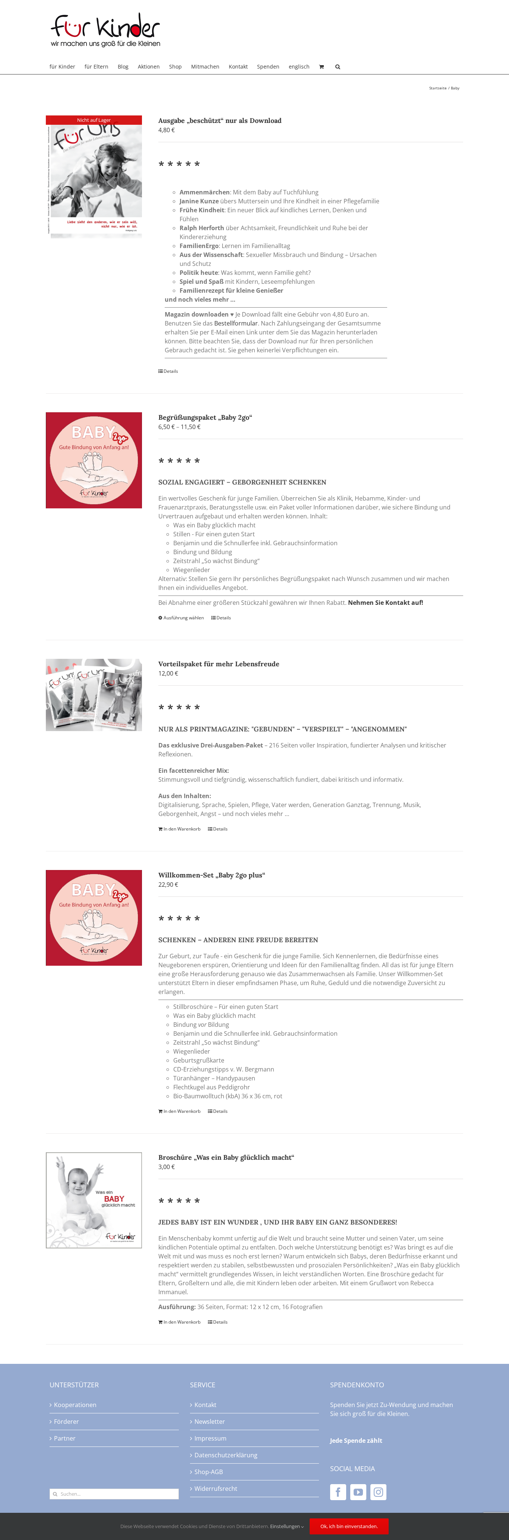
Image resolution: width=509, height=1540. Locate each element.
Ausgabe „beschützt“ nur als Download (220, 120)
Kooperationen (75, 1405)
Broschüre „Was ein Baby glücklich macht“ (226, 1157)
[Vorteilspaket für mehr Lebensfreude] (94, 695)
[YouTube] (358, 1492)
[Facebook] (338, 1492)
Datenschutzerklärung (226, 1455)
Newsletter (210, 1421)
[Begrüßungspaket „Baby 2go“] (94, 460)
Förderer (66, 1421)
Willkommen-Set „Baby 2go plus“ (211, 875)
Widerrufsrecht (216, 1489)
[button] (337, 66)
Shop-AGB (209, 1472)
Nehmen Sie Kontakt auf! (385, 602)
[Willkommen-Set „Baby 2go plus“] (94, 918)
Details (171, 371)
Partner (65, 1438)
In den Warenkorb (182, 829)
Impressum (211, 1438)
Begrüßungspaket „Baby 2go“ (205, 417)
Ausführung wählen (184, 618)
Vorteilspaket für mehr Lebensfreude (218, 664)
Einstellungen (285, 1526)
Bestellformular (236, 323)
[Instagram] (378, 1492)
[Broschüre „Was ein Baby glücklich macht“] (94, 1200)
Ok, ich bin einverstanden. (349, 1526)
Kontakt (205, 1405)
